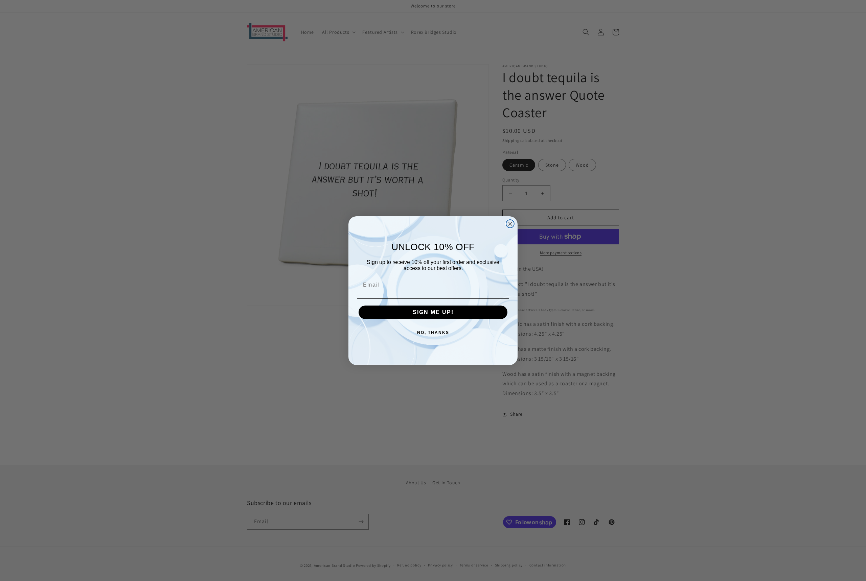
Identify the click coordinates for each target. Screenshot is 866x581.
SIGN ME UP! (433, 312)
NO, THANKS (433, 332)
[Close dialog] (510, 224)
